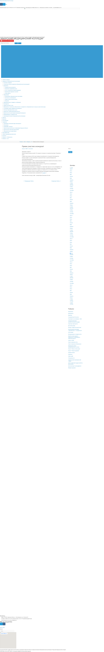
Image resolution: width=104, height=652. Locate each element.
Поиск (69, 148)
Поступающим (5, 120)
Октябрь (71, 188)
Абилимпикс (70, 311)
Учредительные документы (10, 87)
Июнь (71, 172)
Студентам (4, 122)
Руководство (6, 103)
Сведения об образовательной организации (11, 81)
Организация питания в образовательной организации (14, 115)
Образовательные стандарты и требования (12, 102)
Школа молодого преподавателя (74, 365)
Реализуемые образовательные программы (13, 96)
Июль (71, 170)
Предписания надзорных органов (11, 91)
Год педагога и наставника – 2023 (75, 318)
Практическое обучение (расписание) (11, 129)
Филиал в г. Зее (5, 138)
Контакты (4, 135)
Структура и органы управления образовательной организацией (16, 84)
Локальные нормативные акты (11, 88)
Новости (4, 117)
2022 (72, 253)
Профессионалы (71, 352)
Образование (6, 94)
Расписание (6, 125)
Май (71, 174)
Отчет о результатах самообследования (13, 90)
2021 (72, 276)
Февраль (71, 180)
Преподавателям (5, 132)
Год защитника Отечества (73, 317)
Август (71, 169)
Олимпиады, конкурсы (8, 126)
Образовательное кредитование (10, 131)
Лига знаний (70, 332)
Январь (71, 181)
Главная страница (6, 79)
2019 (72, 302)
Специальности (71, 358)
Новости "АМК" (25, 148)
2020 (72, 299)
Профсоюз (70, 354)
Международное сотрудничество (10, 114)
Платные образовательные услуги (10, 109)
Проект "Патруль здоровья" (73, 350)
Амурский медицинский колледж (6, 0)
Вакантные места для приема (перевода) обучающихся (15, 112)
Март (71, 178)
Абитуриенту (70, 313)
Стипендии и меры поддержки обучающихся (13, 108)
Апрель (71, 176)
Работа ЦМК (70, 356)
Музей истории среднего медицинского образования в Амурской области (74, 337)
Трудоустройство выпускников (11, 99)
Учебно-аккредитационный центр (9, 134)
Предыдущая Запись (29, 181)
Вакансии (4, 118)
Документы (6, 85)
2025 (72, 183)
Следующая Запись (56, 181)
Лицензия (7, 100)
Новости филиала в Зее (73, 342)
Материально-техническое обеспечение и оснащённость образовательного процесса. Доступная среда (24, 106)
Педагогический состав (8, 105)
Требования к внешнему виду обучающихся (12, 123)
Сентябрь (72, 190)
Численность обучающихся (10, 97)
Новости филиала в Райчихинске (74, 343)
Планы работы (8, 93)
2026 (72, 167)
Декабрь (71, 184)
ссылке (44, 172)
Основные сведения (8, 82)
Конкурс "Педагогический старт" (74, 327)
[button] (2, 627)
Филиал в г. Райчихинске (7, 137)
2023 (72, 230)
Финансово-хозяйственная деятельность (12, 111)
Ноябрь (71, 186)
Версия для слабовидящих (7, 40)
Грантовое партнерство (73, 323)
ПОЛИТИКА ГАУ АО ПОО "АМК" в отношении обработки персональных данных (15, 651)
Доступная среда (71, 325)
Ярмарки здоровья (72, 367)
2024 (72, 206)
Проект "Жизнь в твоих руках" (74, 348)
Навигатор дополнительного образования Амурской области (16, 128)
